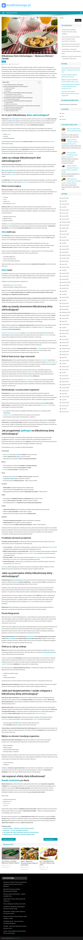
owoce (8, 134)
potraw (9, 801)
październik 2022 (66, 312)
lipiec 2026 (64, 201)
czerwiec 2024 (65, 267)
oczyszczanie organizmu (18, 393)
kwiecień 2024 (65, 273)
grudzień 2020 (65, 378)
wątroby (42, 403)
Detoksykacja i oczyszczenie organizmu (15, 96)
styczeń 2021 (65, 375)
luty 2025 (64, 243)
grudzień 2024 (65, 249)
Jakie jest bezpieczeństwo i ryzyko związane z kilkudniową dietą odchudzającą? (22, 105)
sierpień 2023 (65, 288)
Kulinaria (64, 119)
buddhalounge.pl (15, 64)
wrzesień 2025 (65, 225)
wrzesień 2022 (65, 315)
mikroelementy (42, 713)
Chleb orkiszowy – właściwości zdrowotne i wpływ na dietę (18, 834)
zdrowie (52, 141)
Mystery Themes (16, 938)
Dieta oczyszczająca (10, 88)
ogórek (39, 557)
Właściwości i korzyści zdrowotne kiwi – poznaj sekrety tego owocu (71, 57)
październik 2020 (66, 384)
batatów (12, 478)
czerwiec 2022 (65, 324)
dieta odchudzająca (37, 115)
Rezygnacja (5, 719)
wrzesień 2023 (65, 285)
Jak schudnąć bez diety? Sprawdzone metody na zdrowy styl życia (21, 832)
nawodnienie (32, 149)
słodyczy (5, 805)
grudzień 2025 (65, 219)
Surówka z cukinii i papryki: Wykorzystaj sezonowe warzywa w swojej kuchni (70, 93)
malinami (14, 487)
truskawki (54, 547)
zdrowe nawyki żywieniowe (48, 652)
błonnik (17, 441)
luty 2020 (64, 408)
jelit (12, 182)
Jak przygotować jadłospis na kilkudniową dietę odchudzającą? (18, 97)
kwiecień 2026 (65, 210)
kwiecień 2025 (65, 240)
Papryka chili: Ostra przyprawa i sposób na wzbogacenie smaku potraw (69, 141)
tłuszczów (46, 335)
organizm (49, 75)
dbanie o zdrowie (10, 638)
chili (13, 489)
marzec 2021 (65, 369)
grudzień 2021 (65, 342)
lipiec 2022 (64, 321)
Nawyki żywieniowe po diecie (12, 110)
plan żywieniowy (25, 182)
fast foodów (6, 803)
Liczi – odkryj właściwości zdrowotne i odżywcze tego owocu (47, 863)
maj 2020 (64, 399)
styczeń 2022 (65, 339)
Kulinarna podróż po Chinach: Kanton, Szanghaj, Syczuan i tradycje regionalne (71, 181)
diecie (30, 601)
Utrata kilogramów (9, 102)
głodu (43, 327)
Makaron (5, 511)
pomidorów (25, 553)
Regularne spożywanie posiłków (10, 149)
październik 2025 (66, 222)
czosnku (31, 553)
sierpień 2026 (65, 198)
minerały (33, 441)
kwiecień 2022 (65, 330)
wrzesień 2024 (65, 258)
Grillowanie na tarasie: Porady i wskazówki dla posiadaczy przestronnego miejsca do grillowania (15, 884)
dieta (9, 223)
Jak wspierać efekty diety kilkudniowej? (12, 109)
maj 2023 (64, 294)
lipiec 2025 (64, 231)
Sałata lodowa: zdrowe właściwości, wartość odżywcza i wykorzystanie (71, 45)
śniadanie (7, 454)
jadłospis (26, 430)
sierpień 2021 (65, 354)
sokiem (18, 559)
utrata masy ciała (30, 636)
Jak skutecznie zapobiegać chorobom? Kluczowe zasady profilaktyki (69, 32)
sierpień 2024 (65, 261)
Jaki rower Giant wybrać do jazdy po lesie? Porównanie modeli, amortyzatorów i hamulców (71, 39)
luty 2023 (64, 300)
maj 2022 (64, 327)
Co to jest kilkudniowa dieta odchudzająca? (13, 84)
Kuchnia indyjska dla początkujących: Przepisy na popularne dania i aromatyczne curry (70, 86)
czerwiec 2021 (65, 360)
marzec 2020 (65, 405)
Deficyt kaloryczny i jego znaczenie (13, 94)
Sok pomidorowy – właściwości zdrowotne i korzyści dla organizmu (51, 839)
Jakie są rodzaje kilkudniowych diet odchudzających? (16, 86)
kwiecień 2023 (65, 297)
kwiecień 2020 (65, 402)
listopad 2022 (65, 309)
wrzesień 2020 (65, 387)
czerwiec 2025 (65, 234)
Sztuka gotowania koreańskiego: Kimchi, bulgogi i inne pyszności (69, 154)
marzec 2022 (65, 333)
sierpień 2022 (65, 318)
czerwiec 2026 (65, 204)
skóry (47, 422)
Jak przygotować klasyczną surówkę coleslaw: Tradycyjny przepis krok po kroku (70, 70)
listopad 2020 (65, 381)
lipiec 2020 (64, 393)
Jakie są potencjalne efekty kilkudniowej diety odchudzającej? (18, 100)
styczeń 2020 (65, 411)
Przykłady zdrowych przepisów (12, 99)
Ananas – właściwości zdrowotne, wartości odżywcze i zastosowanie (29, 863)
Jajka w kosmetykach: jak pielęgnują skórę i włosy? (10, 839)
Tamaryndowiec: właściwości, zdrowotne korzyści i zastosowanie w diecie (71, 51)
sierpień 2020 (65, 390)
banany (49, 547)
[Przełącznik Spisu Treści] (38, 82)
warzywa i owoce (7, 415)
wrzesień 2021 (65, 351)
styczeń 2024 (65, 276)
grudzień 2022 (65, 306)
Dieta (4, 61)
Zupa (4, 478)
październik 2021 (66, 348)
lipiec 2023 (64, 291)
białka (8, 201)
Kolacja (5, 469)
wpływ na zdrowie (28, 379)
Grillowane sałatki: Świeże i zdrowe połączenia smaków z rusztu (71, 130)
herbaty (13, 174)
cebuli (34, 553)
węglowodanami (33, 151)
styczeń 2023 (65, 303)
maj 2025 (64, 237)
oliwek (12, 559)
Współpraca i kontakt (11, 12)
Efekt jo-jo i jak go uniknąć (11, 104)
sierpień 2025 (65, 228)
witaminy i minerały (47, 405)
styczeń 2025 (65, 246)
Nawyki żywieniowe (11, 780)
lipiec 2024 (64, 264)
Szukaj (61, 17)
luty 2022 (64, 336)
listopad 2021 (65, 345)
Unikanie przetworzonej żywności (10, 333)
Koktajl (5, 547)
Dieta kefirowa (9, 89)
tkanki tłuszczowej (50, 362)
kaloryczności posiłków (16, 285)
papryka (43, 557)
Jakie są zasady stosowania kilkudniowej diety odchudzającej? (18, 92)
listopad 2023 (65, 279)
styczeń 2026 (65, 216)
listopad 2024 (65, 252)
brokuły (19, 563)
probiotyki (7, 239)
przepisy (5, 566)
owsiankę (18, 454)
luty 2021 (64, 372)
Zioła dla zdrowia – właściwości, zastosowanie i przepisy (18, 828)
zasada (27, 333)
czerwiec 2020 (65, 396)
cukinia (13, 563)
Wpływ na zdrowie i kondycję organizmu (14, 107)
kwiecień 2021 (65, 366)
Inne (63, 116)
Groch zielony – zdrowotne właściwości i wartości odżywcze (10, 862)
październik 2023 (66, 282)
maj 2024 (64, 270)
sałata (35, 557)
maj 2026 (64, 207)
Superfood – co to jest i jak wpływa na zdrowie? (16, 830)
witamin (35, 719)
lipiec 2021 (64, 357)
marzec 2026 (65, 213)
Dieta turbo (8, 91)
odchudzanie (31, 371)
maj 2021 (64, 363)
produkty (13, 203)
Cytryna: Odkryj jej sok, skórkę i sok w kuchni (14, 903)
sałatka (22, 491)
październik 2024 (66, 255)
